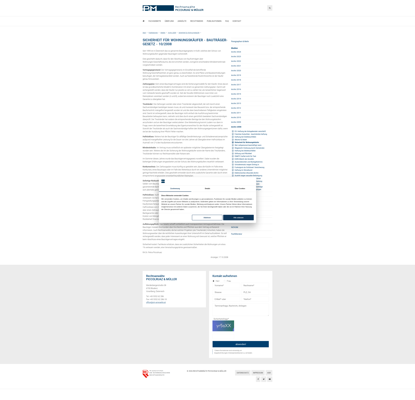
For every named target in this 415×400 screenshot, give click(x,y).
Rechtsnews (196, 21)
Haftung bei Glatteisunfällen (245, 137)
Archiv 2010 (236, 117)
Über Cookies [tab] (240, 188)
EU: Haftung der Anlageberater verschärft (250, 131)
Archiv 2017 (236, 85)
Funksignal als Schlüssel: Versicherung (249, 167)
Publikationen (214, 21)
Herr (217, 281)
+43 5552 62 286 (156, 296)
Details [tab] (207, 188)
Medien (234, 48)
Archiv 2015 (236, 94)
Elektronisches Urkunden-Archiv (247, 173)
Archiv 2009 (236, 122)
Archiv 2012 (236, 108)
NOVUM (234, 227)
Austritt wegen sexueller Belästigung (248, 176)
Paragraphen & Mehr (240, 41)
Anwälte (182, 21)
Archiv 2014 (236, 99)
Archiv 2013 (236, 103)
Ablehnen (207, 218)
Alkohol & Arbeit (241, 140)
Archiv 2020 (236, 70)
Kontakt (237, 21)
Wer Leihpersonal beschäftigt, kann (248, 145)
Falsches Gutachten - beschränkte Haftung (251, 134)
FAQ (227, 21)
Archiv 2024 (236, 52)
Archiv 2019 (236, 75)
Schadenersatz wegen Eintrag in (247, 165)
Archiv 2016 (236, 89)
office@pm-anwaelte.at (156, 302)
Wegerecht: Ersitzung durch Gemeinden (249, 148)
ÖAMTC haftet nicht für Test (245, 156)
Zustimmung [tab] (175, 188)
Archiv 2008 (236, 127)
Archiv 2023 (236, 56)
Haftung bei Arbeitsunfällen (245, 151)
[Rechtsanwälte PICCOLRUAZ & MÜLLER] (185, 8)
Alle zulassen (238, 218)
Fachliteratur (236, 234)
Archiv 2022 (236, 61)
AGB (269, 373)
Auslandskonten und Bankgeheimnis (249, 162)
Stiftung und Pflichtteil (243, 153)
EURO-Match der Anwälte (244, 159)
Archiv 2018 (236, 80)
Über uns (169, 21)
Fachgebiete (154, 21)
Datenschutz (243, 373)
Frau (229, 281)
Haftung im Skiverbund (243, 170)
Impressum (258, 373)
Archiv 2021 (236, 66)
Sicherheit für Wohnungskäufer (247, 142)
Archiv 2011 (236, 113)
